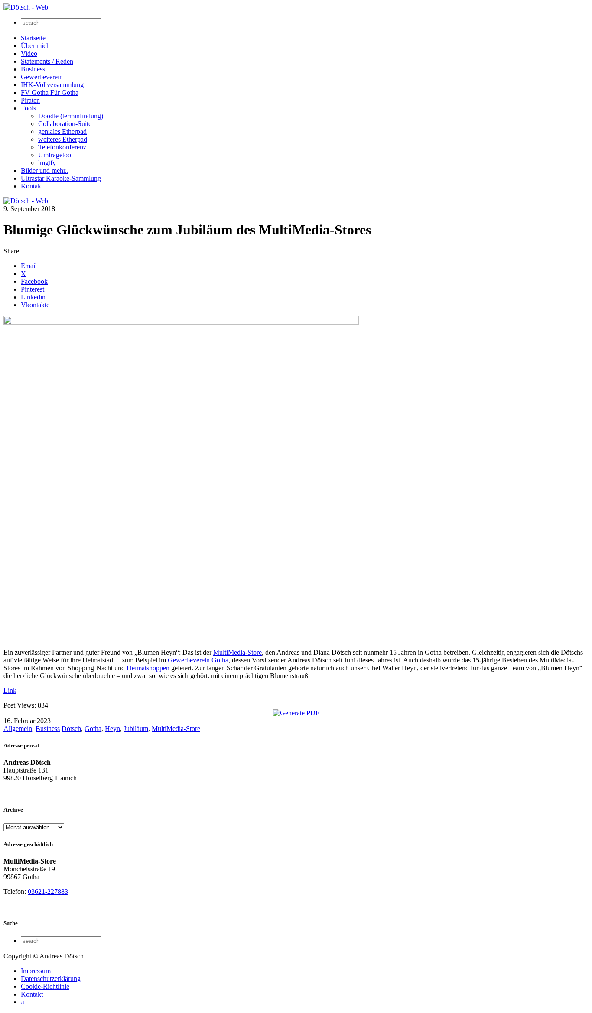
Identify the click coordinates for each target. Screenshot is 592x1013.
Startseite (33, 38)
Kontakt (32, 186)
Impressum (36, 970)
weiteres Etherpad (62, 139)
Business (33, 69)
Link (9, 690)
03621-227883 (48, 891)
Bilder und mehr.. (44, 170)
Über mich (35, 45)
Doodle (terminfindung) (70, 116)
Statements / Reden (47, 61)
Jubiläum (136, 728)
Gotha (93, 728)
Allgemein (17, 728)
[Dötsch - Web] (25, 7)
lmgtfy (47, 162)
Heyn (112, 728)
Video (29, 53)
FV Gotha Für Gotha (49, 92)
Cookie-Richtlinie (45, 986)
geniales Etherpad (62, 131)
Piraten (30, 100)
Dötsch (71, 728)
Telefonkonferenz (62, 147)
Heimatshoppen (148, 668)
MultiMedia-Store (237, 652)
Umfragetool (55, 155)
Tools (28, 108)
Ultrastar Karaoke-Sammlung (61, 178)
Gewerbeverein (42, 77)
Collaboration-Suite (64, 123)
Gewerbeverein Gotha (198, 660)
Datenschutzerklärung (51, 978)
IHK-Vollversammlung (52, 84)
